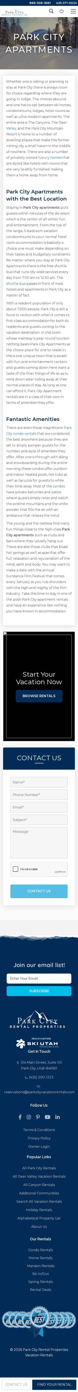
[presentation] (39, 869)
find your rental (54, 1385)
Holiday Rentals (39, 1210)
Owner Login (39, 1147)
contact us (16, 1385)
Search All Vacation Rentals (39, 1202)
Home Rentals (40, 1258)
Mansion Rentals (40, 1266)
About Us (39, 1227)
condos (59, 486)
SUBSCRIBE (39, 991)
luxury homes (50, 158)
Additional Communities (39, 1193)
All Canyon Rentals (39, 1185)
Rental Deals (40, 1290)
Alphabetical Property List (39, 1218)
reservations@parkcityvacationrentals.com (39, 1092)
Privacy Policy (39, 1138)
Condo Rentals (40, 1250)
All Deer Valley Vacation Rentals (39, 1176)
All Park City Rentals (39, 1168)
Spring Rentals (40, 1282)
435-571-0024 (66, 3)
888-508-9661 (40, 3)
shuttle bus (16, 284)
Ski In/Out (40, 1274)
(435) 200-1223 (41, 1077)
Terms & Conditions (39, 1130)
